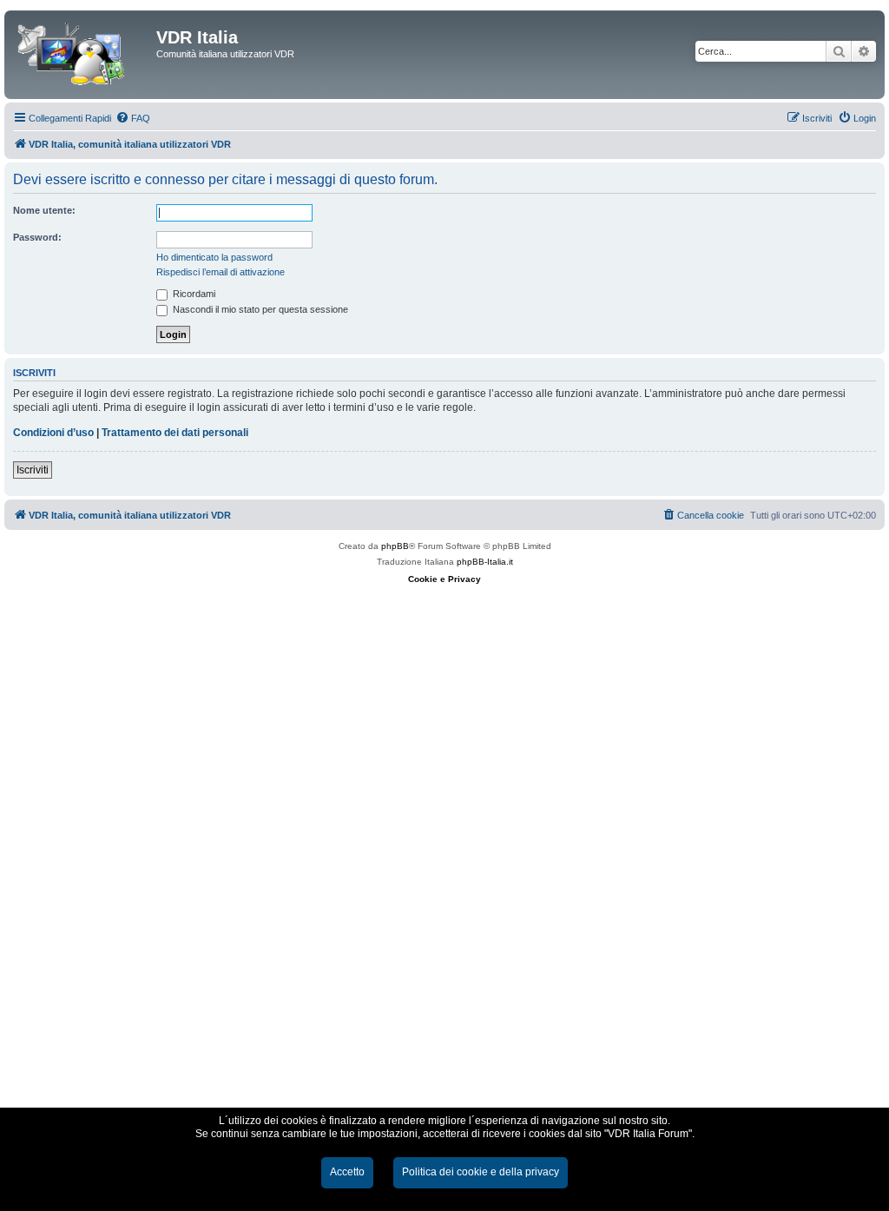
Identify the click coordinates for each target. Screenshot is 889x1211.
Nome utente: (44, 210)
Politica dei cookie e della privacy (480, 1172)
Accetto (347, 1172)
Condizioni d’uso (53, 433)
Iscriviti (32, 470)
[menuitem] (132, 118)
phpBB (395, 546)
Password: (37, 237)
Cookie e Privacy (444, 579)
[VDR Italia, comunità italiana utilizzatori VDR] (82, 55)
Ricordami (192, 293)
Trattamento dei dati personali (175, 433)
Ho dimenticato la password (214, 257)
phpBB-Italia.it (485, 561)
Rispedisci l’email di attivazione (220, 272)
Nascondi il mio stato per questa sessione (259, 309)
